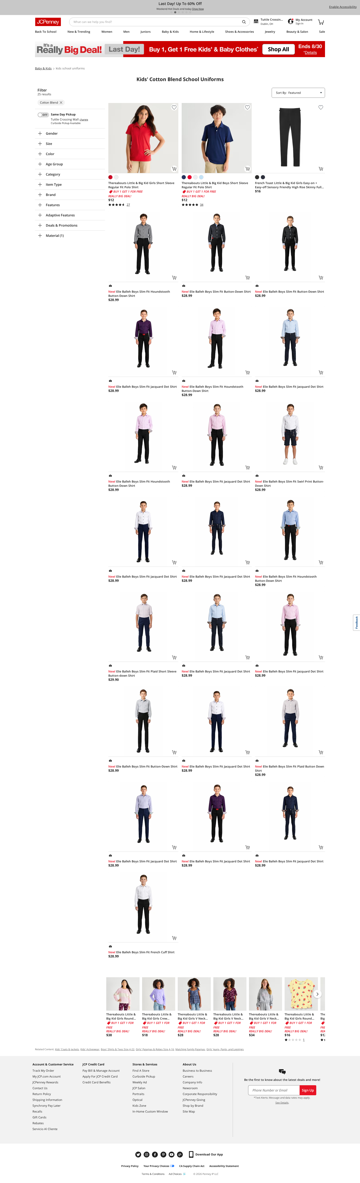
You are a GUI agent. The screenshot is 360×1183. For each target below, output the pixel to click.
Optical (137, 1100)
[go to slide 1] (171, 12)
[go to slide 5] (186, 12)
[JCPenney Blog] (180, 1154)
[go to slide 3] (179, 12)
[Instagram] (147, 1154)
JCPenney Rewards (45, 1082)
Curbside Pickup (143, 1076)
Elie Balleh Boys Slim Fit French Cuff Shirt (141, 952)
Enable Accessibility (343, 7)
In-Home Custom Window (150, 1111)
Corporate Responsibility (200, 1094)
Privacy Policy (130, 1166)
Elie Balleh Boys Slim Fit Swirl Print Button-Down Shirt (289, 483)
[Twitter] (139, 1154)
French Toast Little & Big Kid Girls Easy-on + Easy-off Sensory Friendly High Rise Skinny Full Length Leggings (288, 185)
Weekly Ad (139, 1082)
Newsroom (190, 1088)
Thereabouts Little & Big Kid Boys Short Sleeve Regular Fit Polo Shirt (215, 185)
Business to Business (197, 1071)
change (84, 119)
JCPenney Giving (194, 1100)
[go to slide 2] (175, 12)
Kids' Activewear (89, 1049)
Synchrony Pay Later (46, 1106)
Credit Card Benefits (96, 1082)
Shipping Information (47, 1100)
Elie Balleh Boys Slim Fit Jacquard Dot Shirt (142, 387)
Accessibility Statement (224, 1166)
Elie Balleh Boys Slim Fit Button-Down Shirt (216, 292)
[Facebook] (155, 1154)
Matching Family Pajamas (190, 1049)
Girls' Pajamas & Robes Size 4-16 (155, 1049)
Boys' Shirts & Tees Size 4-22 (117, 1049)
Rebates (38, 1123)
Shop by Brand (193, 1106)
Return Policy (41, 1094)
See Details (282, 1102)
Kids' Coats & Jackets (67, 1049)
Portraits (138, 1094)
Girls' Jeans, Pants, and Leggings (225, 1049)
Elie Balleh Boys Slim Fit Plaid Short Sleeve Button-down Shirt (142, 673)
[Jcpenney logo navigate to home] (48, 22)
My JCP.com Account (46, 1076)
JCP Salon (138, 1088)
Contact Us (40, 1088)
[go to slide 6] (190, 12)
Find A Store (140, 1071)
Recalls (37, 1111)
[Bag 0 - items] (321, 22)
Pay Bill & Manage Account (101, 1071)
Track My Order (43, 1071)
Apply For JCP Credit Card (100, 1076)
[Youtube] (172, 1154)
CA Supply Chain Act (191, 1166)
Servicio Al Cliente (45, 1129)
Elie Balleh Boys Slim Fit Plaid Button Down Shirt (289, 768)
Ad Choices (175, 1174)
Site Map (189, 1111)
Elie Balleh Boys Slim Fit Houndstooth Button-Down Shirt (139, 294)
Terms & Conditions (153, 1174)
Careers (188, 1076)
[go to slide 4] (183, 12)
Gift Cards (39, 1117)
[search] (245, 22)
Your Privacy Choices (156, 1166)
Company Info (192, 1082)
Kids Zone (139, 1106)
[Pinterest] (164, 1154)
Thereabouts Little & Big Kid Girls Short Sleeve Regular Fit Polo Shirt (141, 185)
